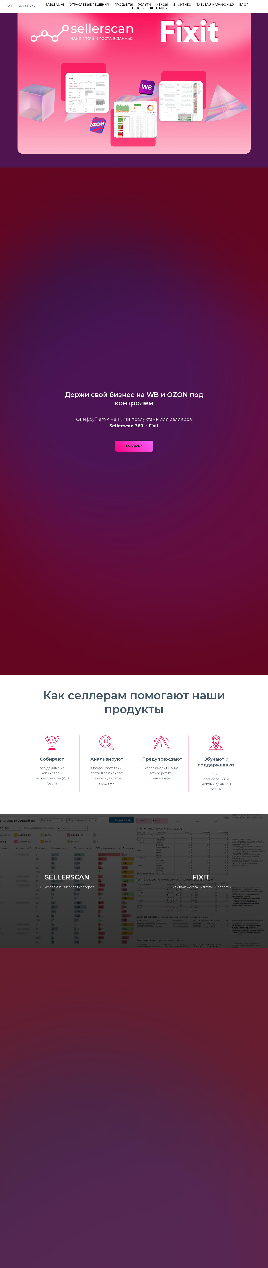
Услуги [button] (144, 4)
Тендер (138, 8)
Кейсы (162, 4)
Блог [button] (243, 4)
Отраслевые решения (89, 4)
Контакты (159, 8)
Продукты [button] (123, 4)
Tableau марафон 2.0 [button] (215, 4)
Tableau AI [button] (55, 4)
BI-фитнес (182, 4)
